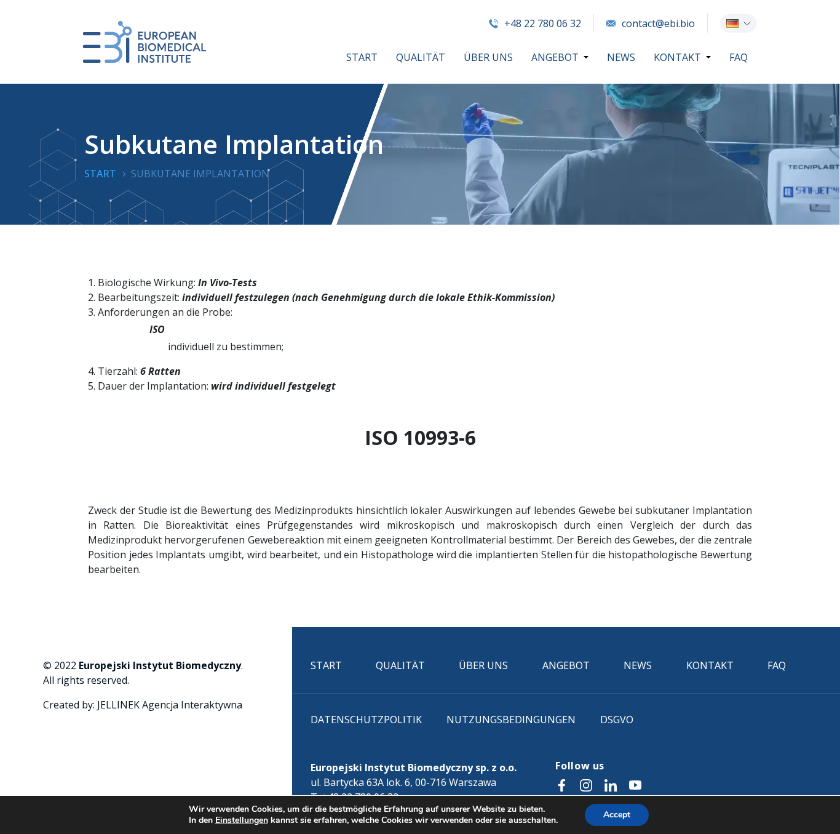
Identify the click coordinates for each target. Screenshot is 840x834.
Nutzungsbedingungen (511, 719)
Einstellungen (241, 820)
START (362, 57)
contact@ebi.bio (658, 23)
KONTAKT (677, 57)
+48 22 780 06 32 (542, 23)
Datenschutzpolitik (366, 719)
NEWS (621, 57)
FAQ (738, 57)
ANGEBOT (555, 57)
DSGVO (616, 719)
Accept (616, 814)
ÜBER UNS (488, 57)
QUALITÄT (420, 57)
